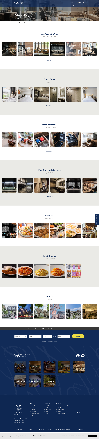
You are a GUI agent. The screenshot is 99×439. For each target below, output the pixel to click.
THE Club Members (79, 411)
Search (78, 336)
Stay (43, 5)
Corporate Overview (19, 429)
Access (71, 2)
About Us (65, 5)
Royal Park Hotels (79, 407)
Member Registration (73, 5)
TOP (15, 22)
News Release (79, 405)
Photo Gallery (61, 409)
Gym (47, 411)
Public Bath (48, 409)
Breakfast (34, 411)
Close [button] (92, 436)
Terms (49, 429)
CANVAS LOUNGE (49, 5)
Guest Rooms (34, 405)
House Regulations (78, 429)
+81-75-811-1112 (20, 420)
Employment (30, 429)
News (61, 5)
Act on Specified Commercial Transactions (62, 429)
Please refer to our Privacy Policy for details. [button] (11, 436)
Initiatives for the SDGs (63, 413)
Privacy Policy (40, 429)
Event (47, 413)
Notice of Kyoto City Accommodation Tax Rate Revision (49, 9)
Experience (56, 5)
